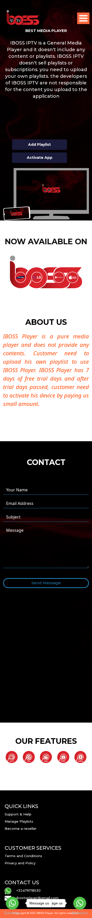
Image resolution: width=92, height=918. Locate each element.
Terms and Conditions (23, 856)
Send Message (46, 582)
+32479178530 (28, 890)
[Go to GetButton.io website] (80, 912)
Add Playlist (39, 144)
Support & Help (18, 814)
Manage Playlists (19, 821)
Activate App (39, 157)
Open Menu (83, 18)
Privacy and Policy (20, 863)
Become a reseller (21, 828)
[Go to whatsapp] (79, 903)
